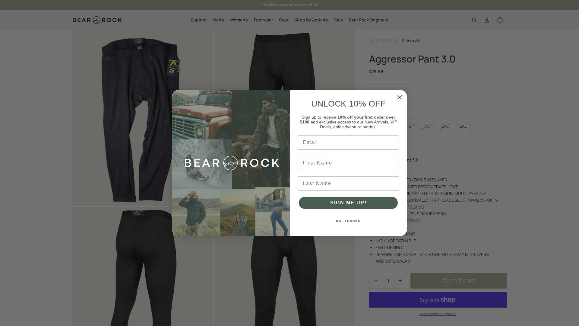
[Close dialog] (399, 97)
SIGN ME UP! (348, 202)
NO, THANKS (348, 220)
